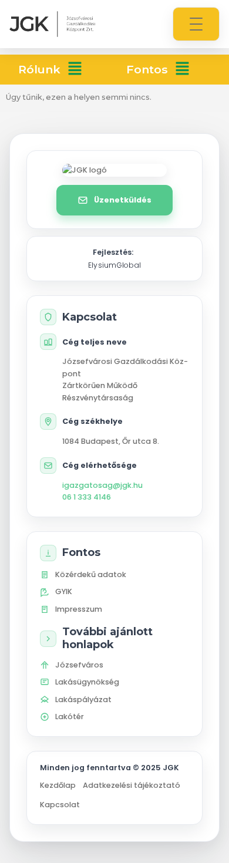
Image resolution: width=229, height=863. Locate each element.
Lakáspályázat (83, 699)
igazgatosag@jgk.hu (102, 485)
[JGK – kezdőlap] (52, 24)
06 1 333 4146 (86, 497)
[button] (75, 69)
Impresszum (78, 609)
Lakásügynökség (87, 682)
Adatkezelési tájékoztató (131, 785)
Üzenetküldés (122, 200)
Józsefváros (79, 665)
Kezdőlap (58, 785)
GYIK (63, 591)
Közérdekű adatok (90, 574)
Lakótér (69, 717)
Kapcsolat (60, 805)
